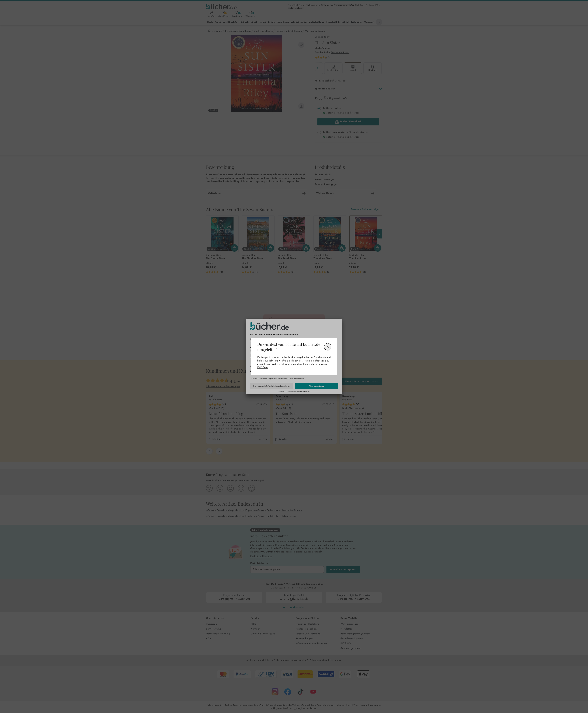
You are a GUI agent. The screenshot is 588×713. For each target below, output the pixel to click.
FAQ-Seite (262, 367)
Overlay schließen (328, 347)
